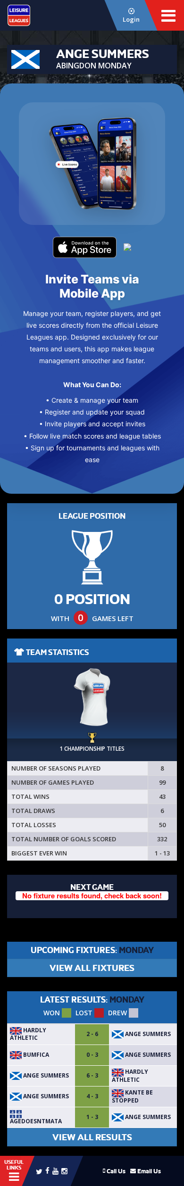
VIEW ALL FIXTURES (92, 968)
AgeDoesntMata (36, 1121)
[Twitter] (39, 1171)
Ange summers (147, 1034)
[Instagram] (64, 1171)
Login (131, 19)
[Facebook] (47, 1170)
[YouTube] (55, 1171)
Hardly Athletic (28, 1034)
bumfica (35, 1055)
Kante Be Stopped (132, 1096)
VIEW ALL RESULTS (92, 1137)
